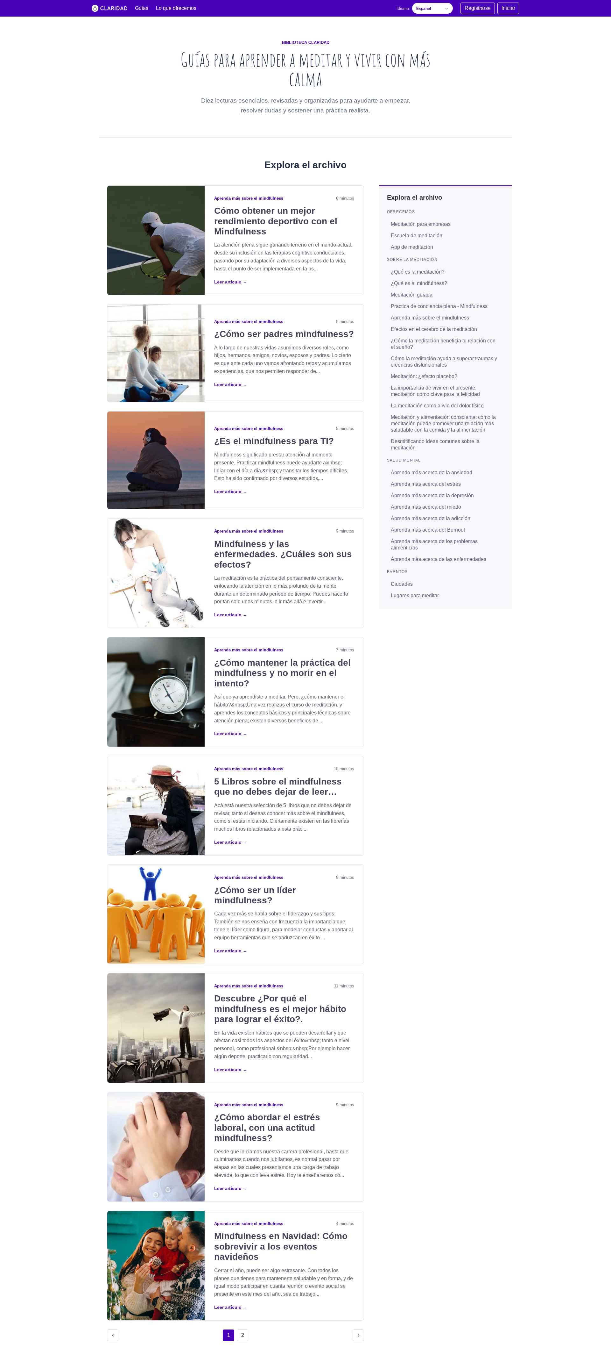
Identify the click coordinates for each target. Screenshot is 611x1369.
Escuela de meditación (416, 235)
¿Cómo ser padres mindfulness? (284, 334)
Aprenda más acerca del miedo (426, 506)
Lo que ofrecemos (176, 8)
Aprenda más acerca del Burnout (428, 529)
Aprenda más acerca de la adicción (430, 518)
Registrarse (478, 8)
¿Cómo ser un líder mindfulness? (255, 895)
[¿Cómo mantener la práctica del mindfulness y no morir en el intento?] (156, 692)
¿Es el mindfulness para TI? (274, 441)
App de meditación (412, 246)
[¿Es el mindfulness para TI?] (156, 460)
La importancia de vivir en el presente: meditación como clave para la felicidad (435, 391)
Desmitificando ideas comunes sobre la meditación (435, 444)
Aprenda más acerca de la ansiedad (431, 472)
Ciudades (402, 583)
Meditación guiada (411, 294)
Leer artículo (230, 281)
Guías (141, 8)
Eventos (397, 571)
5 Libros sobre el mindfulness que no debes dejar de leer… (278, 787)
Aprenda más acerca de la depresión (432, 495)
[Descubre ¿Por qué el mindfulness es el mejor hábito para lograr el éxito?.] (156, 1028)
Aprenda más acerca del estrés (426, 483)
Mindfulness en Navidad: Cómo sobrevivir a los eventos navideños (281, 1246)
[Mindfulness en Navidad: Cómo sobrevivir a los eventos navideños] (156, 1265)
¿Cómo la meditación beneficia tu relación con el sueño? (443, 343)
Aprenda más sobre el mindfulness (248, 198)
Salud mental (404, 460)
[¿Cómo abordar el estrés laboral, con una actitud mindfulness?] (156, 1146)
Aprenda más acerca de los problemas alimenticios (434, 544)
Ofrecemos (401, 211)
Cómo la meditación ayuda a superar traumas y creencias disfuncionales (444, 361)
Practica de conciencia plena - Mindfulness (439, 306)
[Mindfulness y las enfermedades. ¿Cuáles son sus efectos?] (156, 573)
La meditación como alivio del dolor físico (437, 405)
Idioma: (403, 8)
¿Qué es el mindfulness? (419, 283)
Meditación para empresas (421, 223)
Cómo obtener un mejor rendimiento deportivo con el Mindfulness (275, 221)
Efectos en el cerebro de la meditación (434, 329)
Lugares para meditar (415, 595)
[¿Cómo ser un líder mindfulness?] (156, 914)
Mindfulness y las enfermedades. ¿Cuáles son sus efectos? (283, 554)
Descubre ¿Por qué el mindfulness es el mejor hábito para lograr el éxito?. (280, 1008)
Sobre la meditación (412, 259)
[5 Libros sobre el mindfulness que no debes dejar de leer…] (156, 805)
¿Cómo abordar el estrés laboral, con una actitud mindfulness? (267, 1127)
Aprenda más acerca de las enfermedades (438, 559)
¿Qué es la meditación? (418, 271)
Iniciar (508, 8)
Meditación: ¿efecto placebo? (424, 376)
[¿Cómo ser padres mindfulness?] (156, 353)
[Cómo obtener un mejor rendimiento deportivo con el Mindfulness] (156, 240)
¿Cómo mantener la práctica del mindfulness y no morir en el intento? (282, 673)
